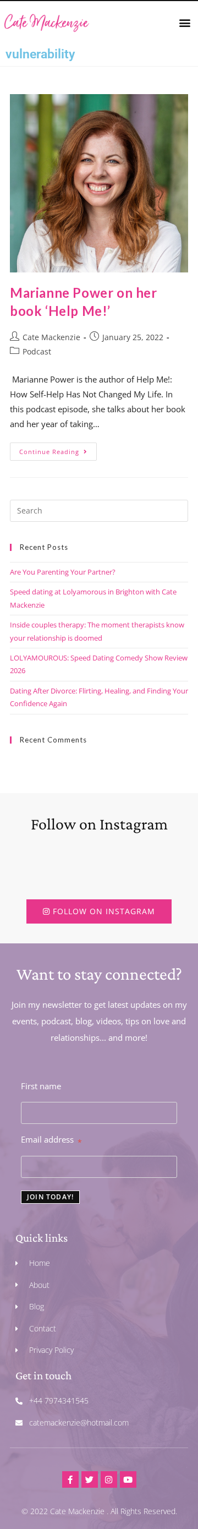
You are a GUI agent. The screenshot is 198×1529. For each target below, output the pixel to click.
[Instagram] (109, 1479)
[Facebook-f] (70, 1479)
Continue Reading (58, 449)
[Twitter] (89, 1479)
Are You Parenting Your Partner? (63, 572)
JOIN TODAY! (50, 1197)
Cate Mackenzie (51, 337)
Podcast (37, 351)
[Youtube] (128, 1479)
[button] (185, 22)
